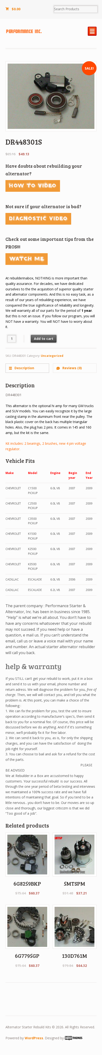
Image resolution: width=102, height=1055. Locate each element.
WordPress (34, 1038)
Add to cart (43, 338)
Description (24, 368)
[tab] (27, 368)
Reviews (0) (71, 368)
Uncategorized (52, 356)
